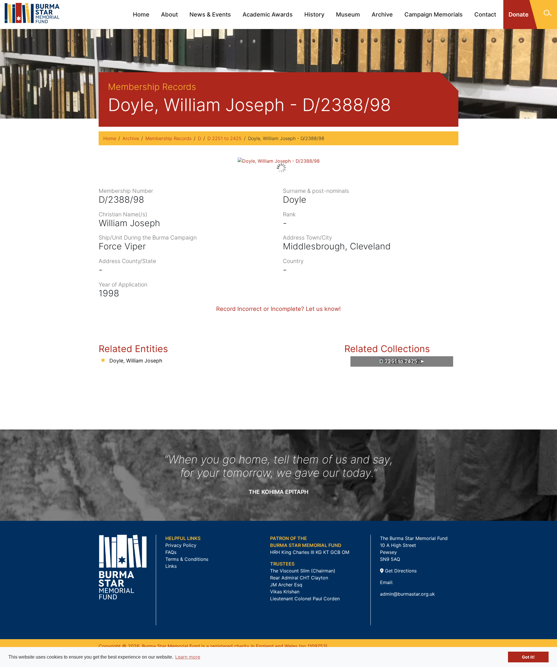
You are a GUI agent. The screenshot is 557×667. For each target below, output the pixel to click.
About (169, 14)
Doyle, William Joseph (135, 361)
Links (171, 566)
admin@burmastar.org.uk (407, 594)
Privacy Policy (180, 545)
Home (141, 14)
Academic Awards (268, 14)
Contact (485, 14)
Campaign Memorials (433, 14)
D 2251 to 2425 (224, 138)
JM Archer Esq (286, 585)
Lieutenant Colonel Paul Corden (305, 598)
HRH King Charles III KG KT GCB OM (309, 552)
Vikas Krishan (284, 591)
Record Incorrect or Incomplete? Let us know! (278, 308)
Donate (519, 14)
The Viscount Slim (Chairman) (302, 571)
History (314, 14)
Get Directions (400, 571)
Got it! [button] (528, 657)
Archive (382, 14)
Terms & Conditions (186, 559)
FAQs (170, 552)
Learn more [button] (187, 657)
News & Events (210, 14)
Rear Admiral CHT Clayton (299, 578)
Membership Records (168, 138)
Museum (348, 14)
